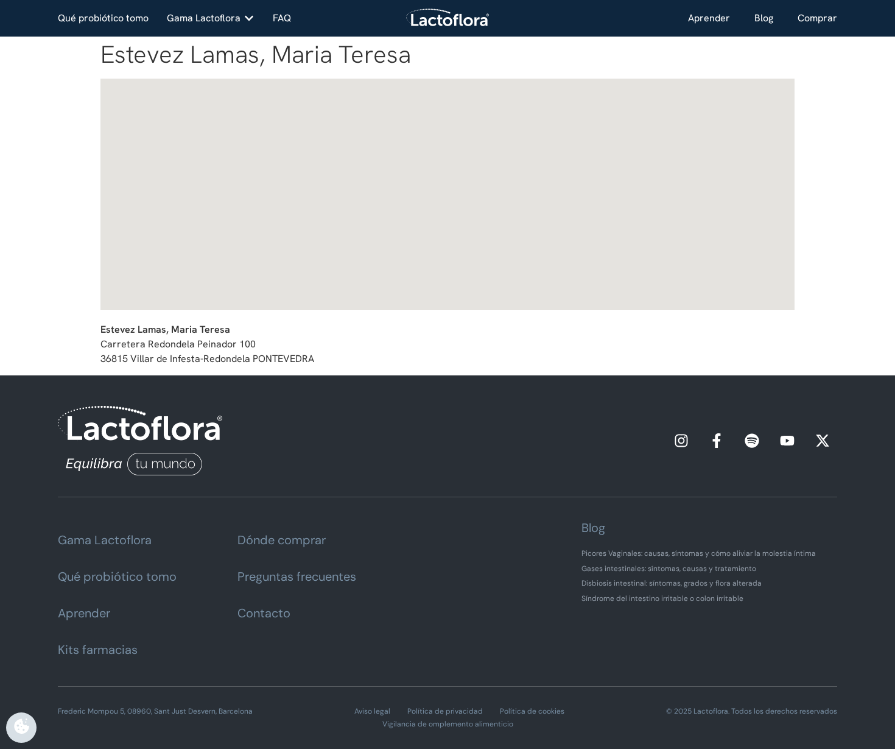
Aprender (709, 18)
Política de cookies (532, 711)
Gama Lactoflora (105, 540)
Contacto (263, 613)
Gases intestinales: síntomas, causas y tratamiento (668, 568)
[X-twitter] (822, 440)
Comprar (817, 18)
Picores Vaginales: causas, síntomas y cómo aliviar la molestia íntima (698, 553)
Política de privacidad (445, 711)
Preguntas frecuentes (296, 576)
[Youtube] (787, 440)
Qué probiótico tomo (117, 576)
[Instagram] (681, 440)
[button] (210, 18)
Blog (763, 18)
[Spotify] (752, 440)
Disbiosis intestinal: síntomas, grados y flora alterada (671, 583)
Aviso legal (372, 711)
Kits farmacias (98, 650)
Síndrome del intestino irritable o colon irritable (662, 598)
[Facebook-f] (716, 440)
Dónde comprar (281, 540)
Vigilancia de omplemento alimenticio (447, 724)
